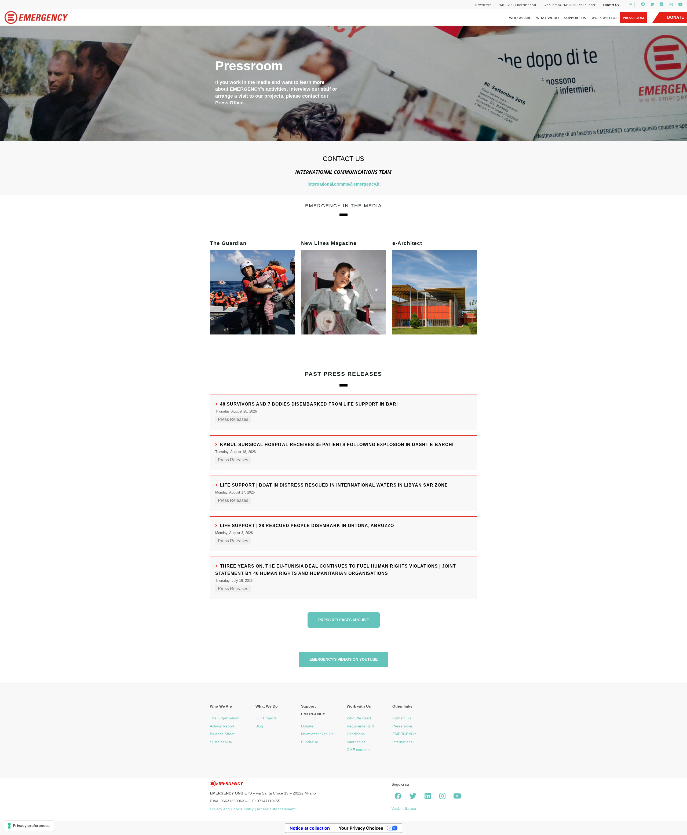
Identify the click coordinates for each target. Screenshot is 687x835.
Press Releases (233, 419)
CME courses (358, 750)
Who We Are (520, 17)
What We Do (547, 17)
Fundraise (309, 742)
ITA (629, 4)
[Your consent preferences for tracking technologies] (29, 826)
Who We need (359, 718)
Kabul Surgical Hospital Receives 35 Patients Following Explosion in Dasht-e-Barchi (337, 444)
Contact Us (611, 5)
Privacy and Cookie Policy (232, 809)
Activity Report (222, 726)
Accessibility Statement (276, 809)
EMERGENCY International (517, 5)
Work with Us (604, 17)
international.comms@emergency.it (343, 184)
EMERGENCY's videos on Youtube (343, 659)
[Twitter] (652, 4)
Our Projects (266, 718)
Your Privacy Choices (361, 828)
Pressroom (633, 17)
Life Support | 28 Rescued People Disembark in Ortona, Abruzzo (307, 525)
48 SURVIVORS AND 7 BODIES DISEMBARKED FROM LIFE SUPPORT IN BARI (309, 404)
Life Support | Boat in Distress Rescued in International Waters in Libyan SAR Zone (334, 485)
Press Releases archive (343, 620)
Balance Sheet (222, 734)
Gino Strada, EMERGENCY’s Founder (569, 5)
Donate (307, 726)
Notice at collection (310, 828)
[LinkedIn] (662, 4)
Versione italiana (404, 809)
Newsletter (483, 5)
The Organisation (224, 718)
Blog (259, 726)
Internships (356, 742)
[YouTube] (680, 4)
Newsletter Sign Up (317, 734)
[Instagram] (671, 4)
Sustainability (221, 742)
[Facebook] (643, 4)
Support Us (575, 17)
